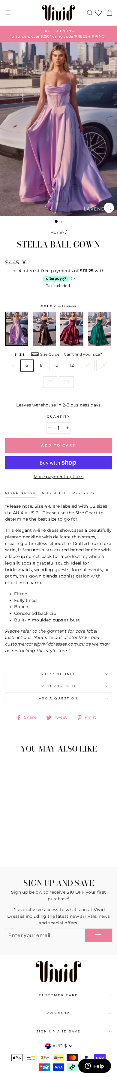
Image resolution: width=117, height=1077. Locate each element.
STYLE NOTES (20, 493)
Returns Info (58, 686)
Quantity (58, 417)
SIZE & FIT (54, 493)
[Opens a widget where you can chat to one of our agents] (94, 1066)
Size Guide (49, 354)
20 (66, 381)
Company (58, 1013)
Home (57, 232)
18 (50, 381)
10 (56, 365)
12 (72, 365)
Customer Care (58, 995)
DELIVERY (83, 493)
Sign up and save (58, 1031)
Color (58, 306)
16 (103, 365)
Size (20, 354)
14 (88, 365)
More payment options (59, 476)
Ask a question (58, 698)
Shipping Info (58, 674)
